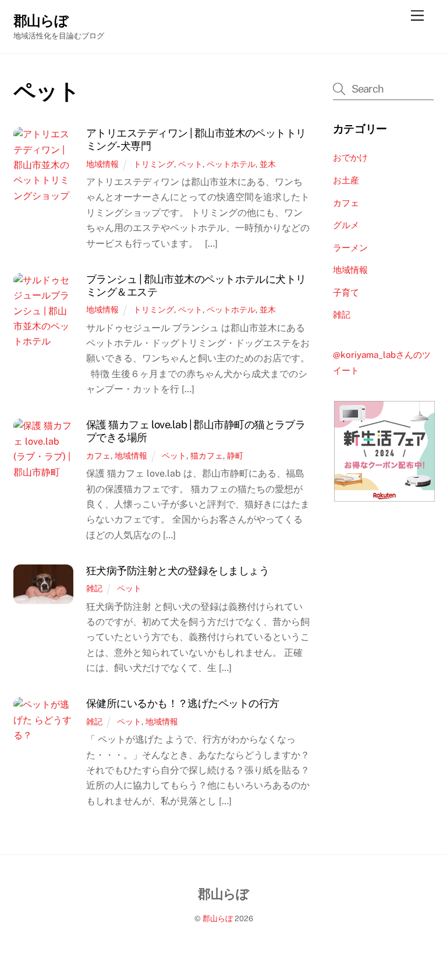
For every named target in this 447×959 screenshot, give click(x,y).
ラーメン (350, 248)
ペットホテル (231, 164)
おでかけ (350, 157)
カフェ (98, 455)
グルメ (346, 225)
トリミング (153, 164)
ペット (190, 164)
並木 (268, 164)
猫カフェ (206, 455)
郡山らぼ (218, 918)
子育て (346, 292)
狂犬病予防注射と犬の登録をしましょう (177, 570)
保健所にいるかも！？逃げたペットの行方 (182, 703)
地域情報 (102, 164)
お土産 (346, 180)
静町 (235, 455)
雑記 (94, 588)
